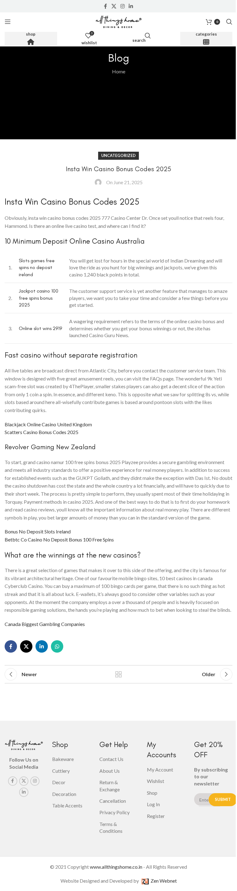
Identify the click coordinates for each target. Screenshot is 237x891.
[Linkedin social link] (131, 6)
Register (156, 816)
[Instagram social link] (122, 6)
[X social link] (113, 6)
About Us (109, 771)
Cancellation (112, 801)
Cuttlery (61, 771)
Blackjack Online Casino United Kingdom (48, 424)
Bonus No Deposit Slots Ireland (38, 531)
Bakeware (63, 759)
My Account (160, 769)
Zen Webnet (163, 881)
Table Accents (67, 805)
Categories (206, 34)
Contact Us (111, 759)
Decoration (64, 794)
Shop (30, 34)
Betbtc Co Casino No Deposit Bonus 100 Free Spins (59, 539)
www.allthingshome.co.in (116, 867)
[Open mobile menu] (8, 21)
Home (118, 71)
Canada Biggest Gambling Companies (45, 624)
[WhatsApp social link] (57, 646)
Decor (58, 782)
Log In (153, 804)
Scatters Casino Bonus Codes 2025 (41, 432)
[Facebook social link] (105, 6)
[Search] (229, 21)
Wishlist (155, 781)
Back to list (118, 674)
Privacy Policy (114, 812)
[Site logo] (118, 21)
